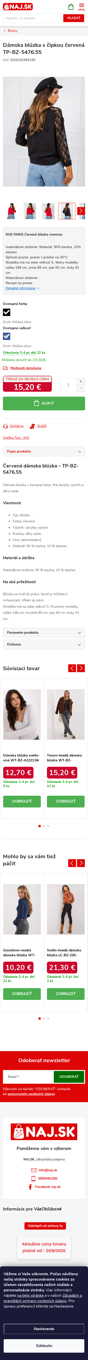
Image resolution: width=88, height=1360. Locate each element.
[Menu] (81, 6)
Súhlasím (44, 1345)
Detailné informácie (20, 288)
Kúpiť (48, 403)
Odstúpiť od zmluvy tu (45, 1225)
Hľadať (73, 18)
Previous (72, 668)
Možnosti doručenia (26, 368)
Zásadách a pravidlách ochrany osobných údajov (43, 1298)
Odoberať (69, 1076)
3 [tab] (48, 826)
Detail (22, 801)
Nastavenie (44, 1329)
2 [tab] (44, 826)
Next (81, 668)
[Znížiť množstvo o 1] (81, 388)
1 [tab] (39, 826)
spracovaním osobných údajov (31, 1094)
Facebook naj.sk (48, 1186)
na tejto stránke (30, 1295)
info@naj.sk (48, 1170)
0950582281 (48, 1178)
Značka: (16, 438)
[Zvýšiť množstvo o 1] (81, 381)
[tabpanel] (22, 748)
